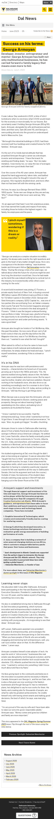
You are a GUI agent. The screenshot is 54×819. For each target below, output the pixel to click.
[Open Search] (44, 9)
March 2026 (11, 776)
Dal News (27, 18)
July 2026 (10, 764)
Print (49, 37)
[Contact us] (27, 815)
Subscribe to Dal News (42, 31)
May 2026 (10, 770)
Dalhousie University (9, 9)
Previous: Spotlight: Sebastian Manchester (27, 734)
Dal (4, 2)
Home (4, 31)
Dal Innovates (33, 267)
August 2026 (11, 761)
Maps (22, 2)
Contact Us (13, 802)
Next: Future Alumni (27, 743)
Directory (13, 2)
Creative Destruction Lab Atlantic (17, 501)
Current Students (25, 802)
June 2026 (10, 767)
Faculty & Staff (39, 802)
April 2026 (10, 773)
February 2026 (12, 780)
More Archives (45, 785)
